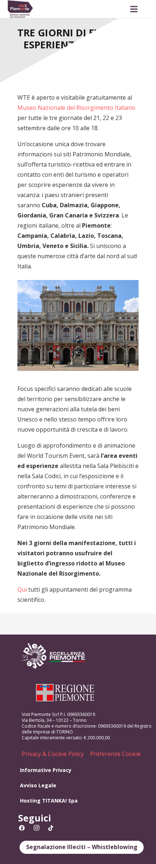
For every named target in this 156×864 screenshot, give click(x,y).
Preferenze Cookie (115, 754)
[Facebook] (22, 828)
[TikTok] (51, 828)
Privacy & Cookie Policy (53, 754)
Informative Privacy (45, 770)
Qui (22, 589)
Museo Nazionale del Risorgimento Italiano (76, 108)
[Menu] (134, 9)
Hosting (30, 800)
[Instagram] (36, 828)
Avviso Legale (38, 785)
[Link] (20, 9)
